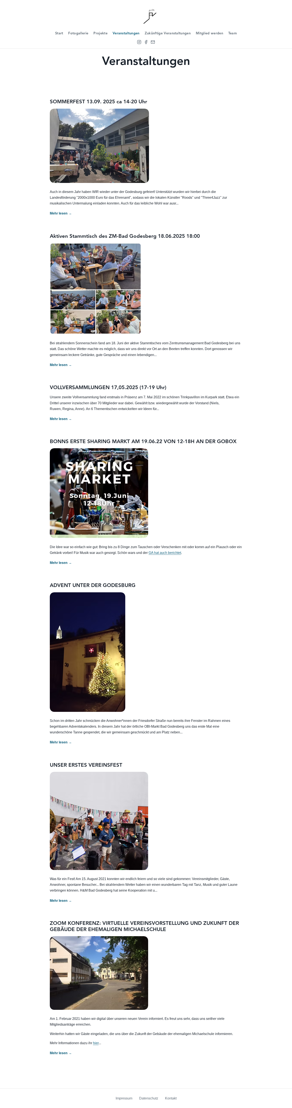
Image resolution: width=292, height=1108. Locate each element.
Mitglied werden (209, 33)
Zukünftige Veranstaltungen (168, 33)
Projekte (100, 33)
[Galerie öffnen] (99, 146)
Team (232, 33)
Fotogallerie (78, 33)
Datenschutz (148, 1098)
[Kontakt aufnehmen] (153, 42)
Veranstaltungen (126, 33)
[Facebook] (146, 42)
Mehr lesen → (61, 213)
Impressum (124, 1098)
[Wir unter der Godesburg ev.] (145, 15)
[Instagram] (139, 42)
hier (96, 1043)
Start (59, 33)
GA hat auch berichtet (165, 553)
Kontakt (171, 1098)
